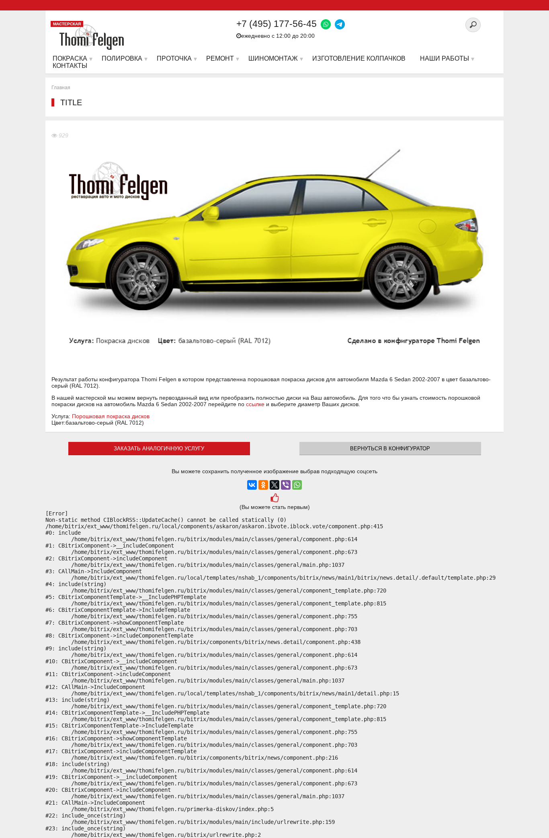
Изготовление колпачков (359, 58)
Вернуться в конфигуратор (390, 449)
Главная (60, 87)
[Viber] (286, 485)
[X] (274, 485)
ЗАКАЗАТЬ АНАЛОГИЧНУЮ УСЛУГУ (159, 449)
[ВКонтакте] (252, 485)
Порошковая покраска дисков (111, 416)
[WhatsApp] (297, 485)
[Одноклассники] (263, 485)
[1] (274, 499)
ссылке (255, 404)
